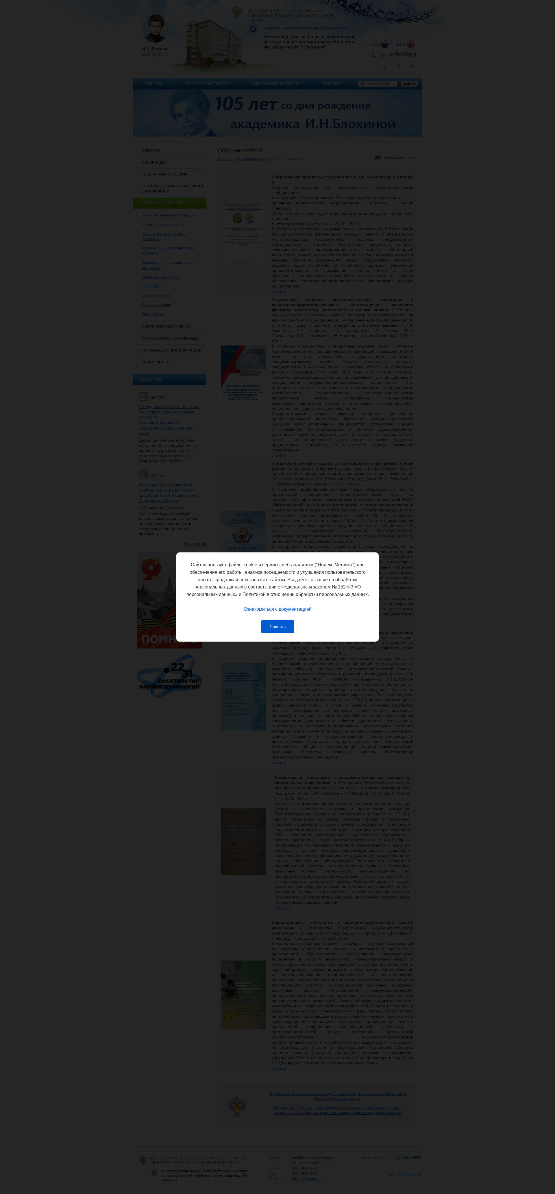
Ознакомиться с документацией (278, 609)
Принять (278, 626)
